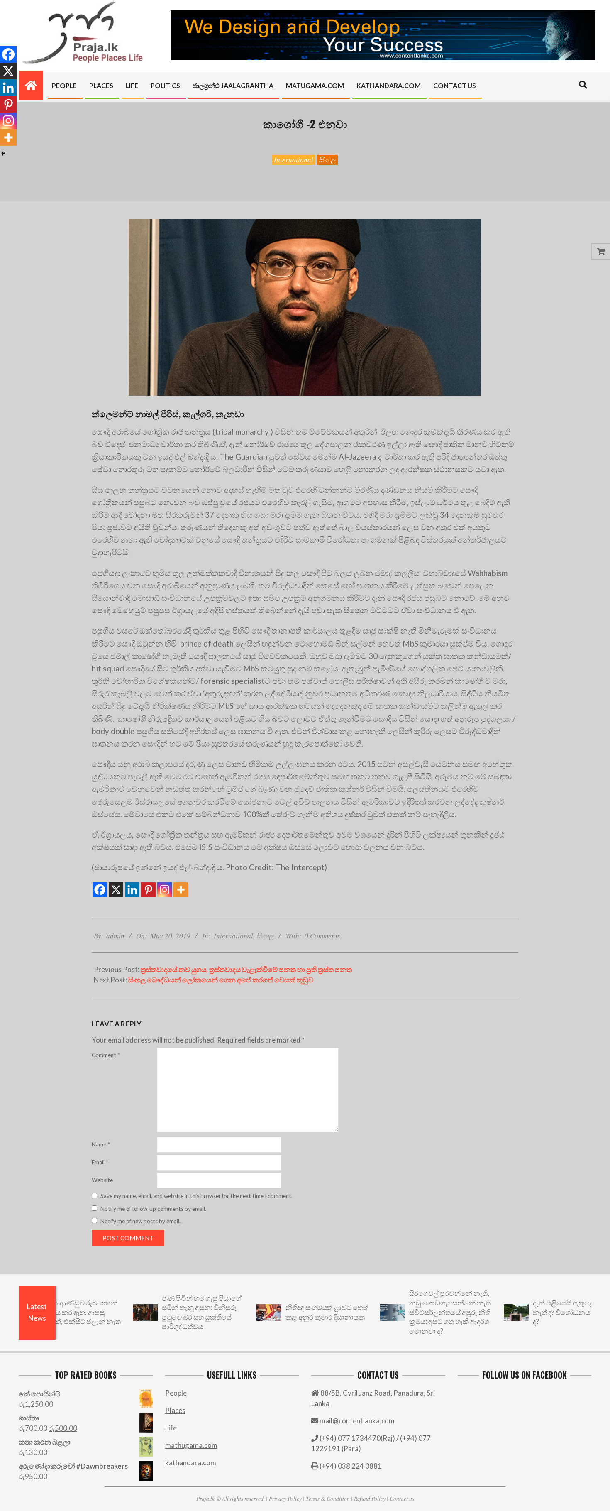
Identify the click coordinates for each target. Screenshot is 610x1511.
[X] (116, 889)
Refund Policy (370, 1498)
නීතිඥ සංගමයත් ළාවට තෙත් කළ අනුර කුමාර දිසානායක (289, 1312)
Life (171, 1427)
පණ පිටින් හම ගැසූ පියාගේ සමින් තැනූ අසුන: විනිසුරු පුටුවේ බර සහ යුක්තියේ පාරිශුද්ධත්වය (164, 1312)
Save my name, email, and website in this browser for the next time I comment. (196, 1196)
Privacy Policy (285, 1498)
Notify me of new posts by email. (140, 1221)
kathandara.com (190, 1462)
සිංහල (327, 159)
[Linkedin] (132, 889)
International (293, 159)
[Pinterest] (148, 889)
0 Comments (322, 935)
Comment (106, 1055)
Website (102, 1180)
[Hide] (3, 153)
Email (100, 1162)
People (176, 1393)
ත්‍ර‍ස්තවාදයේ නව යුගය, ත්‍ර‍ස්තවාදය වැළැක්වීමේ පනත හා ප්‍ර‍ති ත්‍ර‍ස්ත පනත (246, 969)
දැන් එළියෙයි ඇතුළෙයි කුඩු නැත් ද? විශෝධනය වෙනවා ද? (536, 1312)
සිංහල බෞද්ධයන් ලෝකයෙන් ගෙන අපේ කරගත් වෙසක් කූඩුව (220, 979)
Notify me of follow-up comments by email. (153, 1208)
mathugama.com (191, 1445)
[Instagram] (164, 889)
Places (175, 1410)
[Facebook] (100, 889)
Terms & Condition (328, 1498)
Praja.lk (205, 1498)
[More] (180, 889)
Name (101, 1144)
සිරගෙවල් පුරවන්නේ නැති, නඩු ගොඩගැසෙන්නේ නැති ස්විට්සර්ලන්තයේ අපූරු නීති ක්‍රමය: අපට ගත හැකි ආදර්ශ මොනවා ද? (413, 1312)
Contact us (402, 1498)
